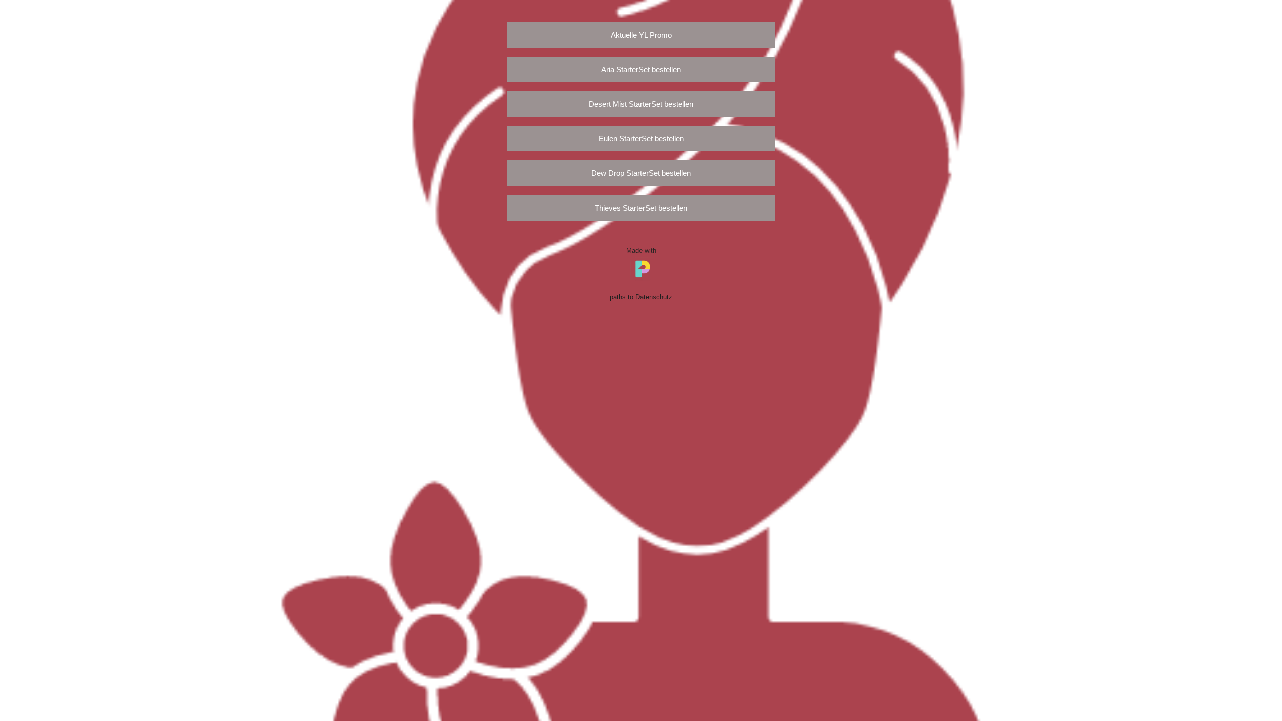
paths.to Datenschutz (641, 297)
